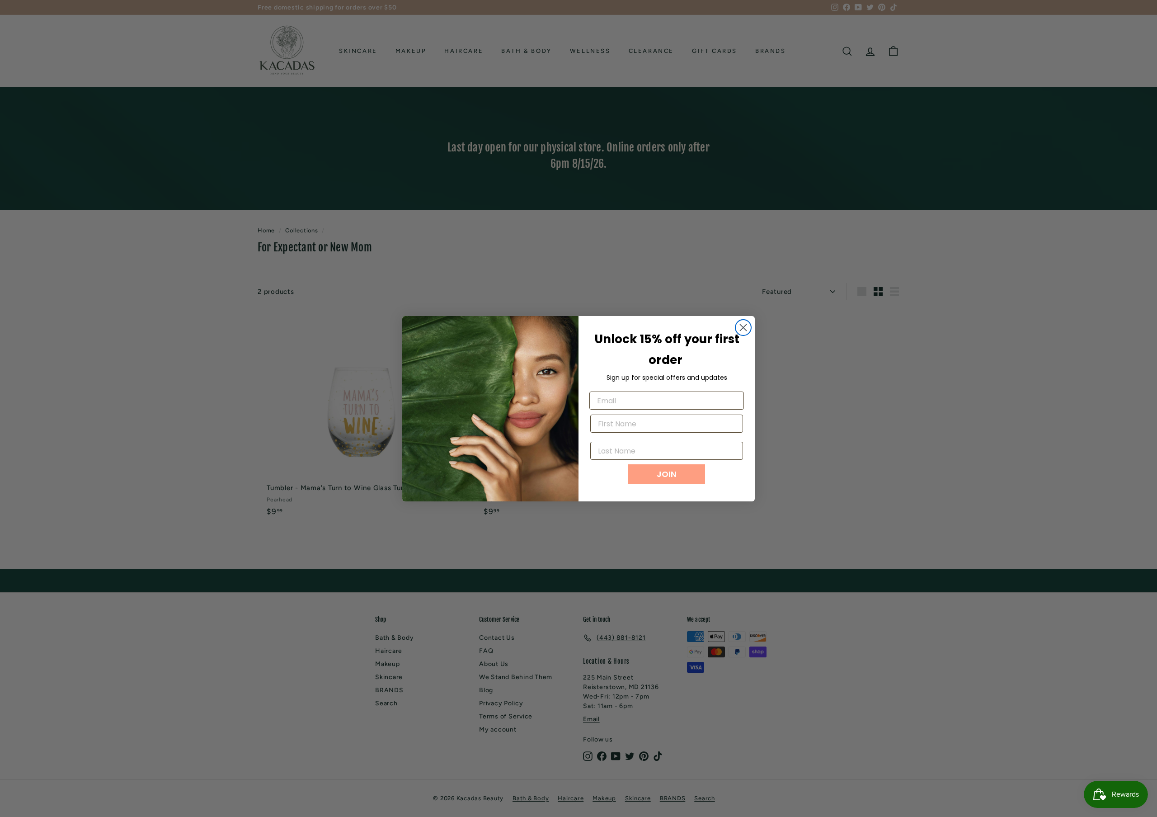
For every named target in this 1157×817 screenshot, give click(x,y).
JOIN (667, 474)
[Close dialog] (743, 327)
